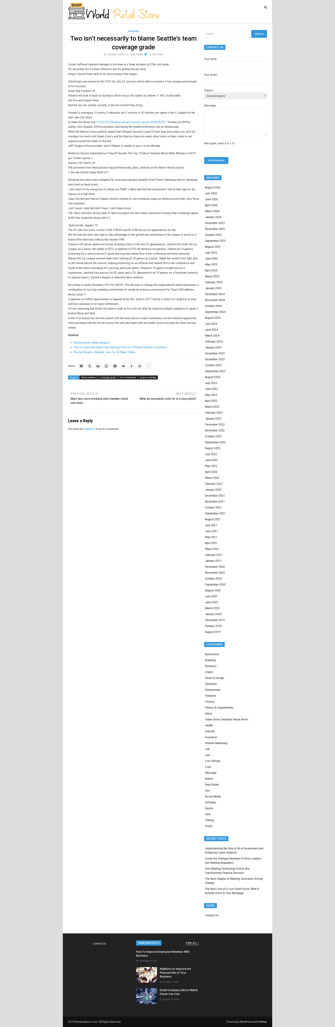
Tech (208, 814)
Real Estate (212, 784)
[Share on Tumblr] (131, 366)
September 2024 (215, 312)
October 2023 (213, 365)
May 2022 (211, 466)
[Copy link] (148, 366)
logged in (89, 429)
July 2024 (211, 323)
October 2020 (213, 578)
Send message (216, 160)
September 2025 (215, 240)
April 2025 (211, 270)
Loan (208, 767)
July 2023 (211, 383)
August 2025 (213, 246)
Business (211, 666)
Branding (210, 660)
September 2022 (215, 442)
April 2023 (211, 400)
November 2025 (215, 229)
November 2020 (215, 572)
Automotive (212, 654)
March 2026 (212, 211)
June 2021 (211, 531)
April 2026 (211, 205)
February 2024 (214, 341)
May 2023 (211, 395)
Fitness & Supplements (219, 707)
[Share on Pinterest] (114, 366)
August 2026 (213, 187)
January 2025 (213, 288)
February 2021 (214, 555)
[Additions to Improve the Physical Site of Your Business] (146, 981)
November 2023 (215, 359)
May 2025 (211, 264)
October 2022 (213, 436)
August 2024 (213, 317)
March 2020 (212, 608)
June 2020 (211, 602)
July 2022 (211, 454)
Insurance (211, 737)
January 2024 (213, 347)
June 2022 (211, 460)
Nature (209, 778)
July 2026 (211, 193)
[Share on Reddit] (123, 366)
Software (210, 802)
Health (209, 725)
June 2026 (211, 199)
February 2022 (214, 483)
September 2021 (215, 513)
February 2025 (214, 282)
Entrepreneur (213, 689)
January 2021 (213, 560)
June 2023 (211, 389)
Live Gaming (212, 761)
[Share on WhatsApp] (106, 366)
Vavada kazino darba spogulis (92, 342)
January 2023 (213, 418)
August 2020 (213, 590)
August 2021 (213, 519)
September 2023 (215, 371)
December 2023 (215, 353)
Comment (157, 54)
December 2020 (215, 566)
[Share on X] (89, 366)
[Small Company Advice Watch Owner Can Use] (146, 1003)
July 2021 (211, 525)
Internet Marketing (216, 743)
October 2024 (213, 306)
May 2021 (211, 537)
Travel (208, 826)
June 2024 (211, 329)
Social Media (213, 796)
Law (207, 755)
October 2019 (213, 626)
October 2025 (213, 235)
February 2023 (214, 412)
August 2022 (213, 448)
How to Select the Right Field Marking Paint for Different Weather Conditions (120, 347)
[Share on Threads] (140, 366)
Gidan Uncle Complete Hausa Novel (226, 719)
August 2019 (213, 632)
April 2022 (211, 472)
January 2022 (213, 489)
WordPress (246, 1021)
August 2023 (213, 377)
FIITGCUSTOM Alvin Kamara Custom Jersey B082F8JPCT (131, 122)
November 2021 (215, 501)
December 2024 (215, 294)
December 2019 (215, 620)
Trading (209, 820)
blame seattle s (88, 377)
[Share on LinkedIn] (98, 366)
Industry (210, 731)
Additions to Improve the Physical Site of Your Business (175, 972)
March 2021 (212, 549)
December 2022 (215, 424)
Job (207, 749)
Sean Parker (137, 54)
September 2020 (215, 584)
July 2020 (211, 596)
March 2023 (212, 406)
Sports (209, 808)
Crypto (209, 672)
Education (211, 684)
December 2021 (215, 495)
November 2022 (215, 430)
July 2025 (211, 252)
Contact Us (211, 915)
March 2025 (212, 276)
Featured (133, 31)
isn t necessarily (128, 377)
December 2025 (215, 223)
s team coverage (147, 377)
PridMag (261, 1021)
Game (208, 713)
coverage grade (108, 377)
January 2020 (213, 614)
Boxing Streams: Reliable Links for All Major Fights (104, 352)
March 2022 (212, 478)
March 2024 (212, 335)
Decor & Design (214, 678)
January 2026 (213, 217)
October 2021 (213, 507)
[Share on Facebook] (81, 366)
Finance (209, 701)
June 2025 (211, 258)
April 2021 (211, 543)
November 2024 (215, 300)
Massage (211, 772)
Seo (207, 790)
